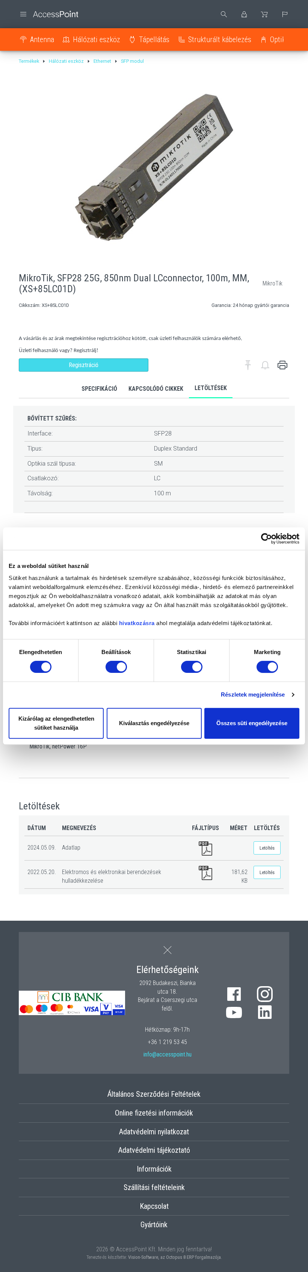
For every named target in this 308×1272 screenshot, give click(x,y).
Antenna (42, 39)
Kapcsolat (154, 1206)
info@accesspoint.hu (167, 1054)
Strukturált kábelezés (219, 39)
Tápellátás (154, 39)
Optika (279, 39)
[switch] (116, 667)
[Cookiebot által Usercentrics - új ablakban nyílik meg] (266, 538)
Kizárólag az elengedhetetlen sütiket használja (56, 723)
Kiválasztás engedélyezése (154, 723)
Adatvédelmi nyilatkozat (154, 1131)
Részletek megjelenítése (253, 694)
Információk (154, 1168)
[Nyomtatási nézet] (282, 365)
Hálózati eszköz (96, 39)
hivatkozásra (137, 623)
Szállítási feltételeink (154, 1187)
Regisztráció (83, 365)
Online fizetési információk (154, 1112)
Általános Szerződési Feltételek (154, 1094)
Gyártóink (154, 1224)
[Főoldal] (48, 14)
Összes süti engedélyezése (251, 723)
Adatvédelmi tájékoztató (154, 1150)
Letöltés (267, 848)
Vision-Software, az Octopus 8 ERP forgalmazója (174, 1257)
